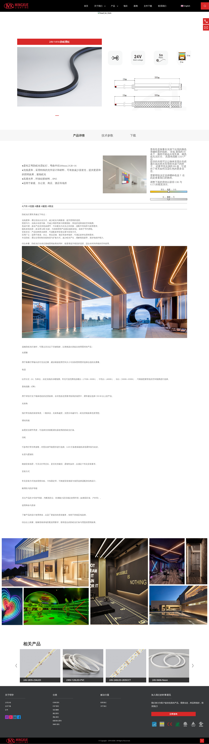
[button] (57, 115)
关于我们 (98, 5)
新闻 (136, 5)
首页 (86, 5)
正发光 (134, 26)
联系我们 (162, 5)
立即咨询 (173, 714)
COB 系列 (56, 702)
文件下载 (148, 5)
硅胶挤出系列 (57, 721)
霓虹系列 (119, 26)
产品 (113, 5)
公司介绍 (8, 702)
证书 (6, 710)
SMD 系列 (56, 724)
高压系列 (56, 713)
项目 (125, 5)
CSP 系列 (56, 706)
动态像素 (56, 710)
